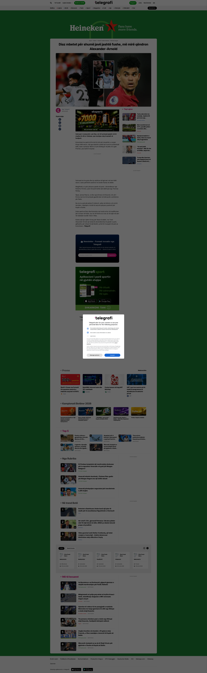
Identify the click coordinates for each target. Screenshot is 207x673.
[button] (103, 336)
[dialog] (103, 336)
